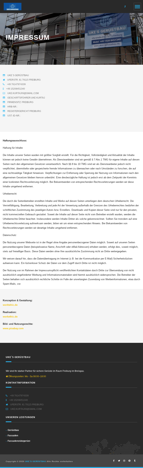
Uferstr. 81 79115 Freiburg (24, 80)
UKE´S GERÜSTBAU (18, 75)
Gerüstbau (13, 430)
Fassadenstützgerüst (19, 441)
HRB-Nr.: (12, 106)
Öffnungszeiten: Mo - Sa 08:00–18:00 (27, 376)
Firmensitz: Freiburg (20, 102)
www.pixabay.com (13, 328)
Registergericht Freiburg (24, 111)
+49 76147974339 (16, 84)
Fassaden (13, 435)
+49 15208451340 (15, 88)
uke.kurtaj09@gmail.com (23, 93)
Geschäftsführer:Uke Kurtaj (26, 97)
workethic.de (10, 316)
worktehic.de (10, 304)
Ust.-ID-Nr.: (13, 115)
